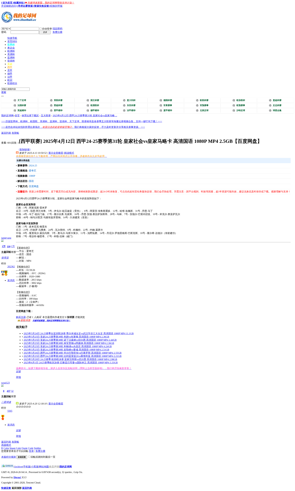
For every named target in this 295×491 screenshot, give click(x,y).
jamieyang (6, 238)
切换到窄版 (56, 6)
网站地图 (44, 466)
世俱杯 (11, 60)
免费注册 (57, 32)
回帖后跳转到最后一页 (43, 457)
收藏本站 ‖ (19, 2)
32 (12, 391)
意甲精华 (165, 110)
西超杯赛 (56, 105)
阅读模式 (69, 153)
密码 (3, 32)
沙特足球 (238, 110)
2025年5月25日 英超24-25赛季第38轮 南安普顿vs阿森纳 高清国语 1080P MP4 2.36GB (69, 343)
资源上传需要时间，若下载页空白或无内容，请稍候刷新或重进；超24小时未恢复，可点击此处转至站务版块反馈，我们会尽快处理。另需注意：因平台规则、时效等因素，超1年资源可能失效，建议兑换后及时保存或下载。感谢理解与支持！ (160, 191)
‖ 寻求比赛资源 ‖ (25, 6)
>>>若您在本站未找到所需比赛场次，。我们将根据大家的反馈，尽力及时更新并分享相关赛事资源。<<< (73, 127)
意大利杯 (129, 100)
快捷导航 (12, 38)
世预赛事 (202, 105)
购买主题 (21, 317)
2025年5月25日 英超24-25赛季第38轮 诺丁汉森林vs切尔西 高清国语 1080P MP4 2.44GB (70, 340)
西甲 (9, 67)
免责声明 (54, 466)
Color (6, 448)
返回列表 (6, 133)
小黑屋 (34, 466)
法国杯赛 (20, 105)
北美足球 (202, 110)
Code (30, 448)
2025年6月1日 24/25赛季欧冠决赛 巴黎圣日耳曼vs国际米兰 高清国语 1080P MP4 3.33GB (71, 362)
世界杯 (11, 44)
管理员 (5, 257)
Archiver (18, 466)
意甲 (9, 70)
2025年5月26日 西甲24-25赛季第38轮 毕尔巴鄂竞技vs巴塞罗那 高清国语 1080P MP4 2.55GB (73, 353)
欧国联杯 (93, 105)
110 (8, 246)
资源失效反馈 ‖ (42, 6)
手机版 (27, 466)
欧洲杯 (11, 51)
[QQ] (7, 466)
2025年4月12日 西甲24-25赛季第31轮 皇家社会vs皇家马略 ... (85, 115)
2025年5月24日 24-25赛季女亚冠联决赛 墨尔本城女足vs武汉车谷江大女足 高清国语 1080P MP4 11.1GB (79, 333)
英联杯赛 (56, 100)
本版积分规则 (8, 457)
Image (13, 448)
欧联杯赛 (202, 100)
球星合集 (275, 110)
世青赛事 (165, 105)
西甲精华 (56, 110)
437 (8, 391)
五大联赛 (46, 115)
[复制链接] (24, 149)
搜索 (3, 92)
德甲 (9, 73)
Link (18, 448)
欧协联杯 (238, 100)
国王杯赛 (93, 100)
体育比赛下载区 (30, 115)
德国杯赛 (165, 100)
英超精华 (20, 110)
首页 (12, 41)
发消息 (11, 280)
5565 (9, 411)
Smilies (37, 448)
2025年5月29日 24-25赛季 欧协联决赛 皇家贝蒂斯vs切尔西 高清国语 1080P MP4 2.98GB (70, 359)
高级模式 (6, 445)
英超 (9, 64)
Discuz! (17, 477)
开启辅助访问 (8, 6)
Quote (25, 448)
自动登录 (47, 28)
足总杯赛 (275, 105)
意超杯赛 (275, 100)
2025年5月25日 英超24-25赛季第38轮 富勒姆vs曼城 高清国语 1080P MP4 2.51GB (66, 349)
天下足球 (20, 100)
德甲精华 (93, 110)
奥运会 (11, 47)
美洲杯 (11, 54)
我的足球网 (7, 115)
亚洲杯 (11, 57)
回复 (18, 371)
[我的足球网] (19, 22)
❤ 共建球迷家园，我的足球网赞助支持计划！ (49, 2)
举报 (18, 377)
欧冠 (9, 80)
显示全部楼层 (55, 153)
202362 (11, 266)
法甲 (9, 77)
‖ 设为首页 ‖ (7, 2)
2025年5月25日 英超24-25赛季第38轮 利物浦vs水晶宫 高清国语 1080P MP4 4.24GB (68, 346)
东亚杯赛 (129, 105)
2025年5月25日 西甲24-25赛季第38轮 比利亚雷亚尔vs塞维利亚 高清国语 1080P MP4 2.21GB (73, 356)
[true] (2, 96)
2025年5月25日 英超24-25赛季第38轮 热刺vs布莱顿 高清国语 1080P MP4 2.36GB (66, 336)
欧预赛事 (238, 105)
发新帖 (15, 133)
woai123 (5, 382)
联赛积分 (12, 83)
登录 (31, 451)
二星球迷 (6, 402)
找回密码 (57, 28)
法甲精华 (129, 110)
